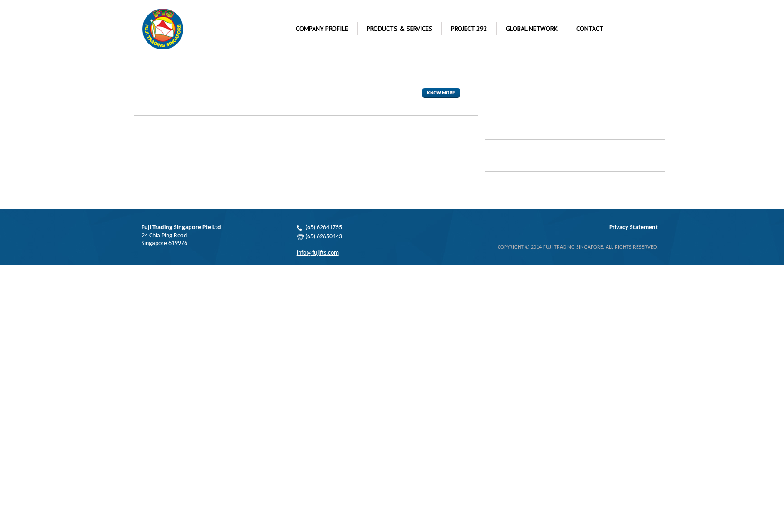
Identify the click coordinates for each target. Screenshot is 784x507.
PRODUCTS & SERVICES (399, 29)
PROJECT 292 (469, 29)
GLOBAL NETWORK (532, 29)
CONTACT (589, 29)
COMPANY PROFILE (322, 29)
